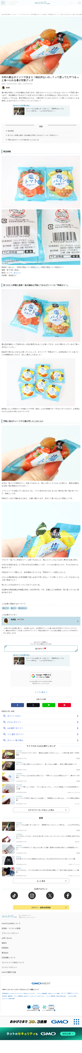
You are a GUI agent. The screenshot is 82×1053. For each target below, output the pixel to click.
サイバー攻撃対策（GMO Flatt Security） (56, 996)
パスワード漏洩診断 (42, 993)
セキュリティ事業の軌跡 (8, 998)
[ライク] (79, 2)
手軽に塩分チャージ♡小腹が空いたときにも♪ (23, 140)
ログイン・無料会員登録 (41, 907)
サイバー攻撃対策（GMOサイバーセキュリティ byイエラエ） (29, 996)
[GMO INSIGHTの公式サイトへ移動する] (41, 982)
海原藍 (8, 87)
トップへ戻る (40, 692)
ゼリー (37, 267)
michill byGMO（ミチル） (9, 14)
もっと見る (41, 881)
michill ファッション (74, 864)
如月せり (77, 841)
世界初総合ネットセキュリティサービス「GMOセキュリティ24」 (18, 993)
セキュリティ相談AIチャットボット (70, 993)
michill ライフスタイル (73, 792)
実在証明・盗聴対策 (7, 996)
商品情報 (11, 131)
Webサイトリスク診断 (53, 993)
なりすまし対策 (72, 996)
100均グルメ (23, 608)
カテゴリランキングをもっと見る (41, 810)
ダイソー (17, 273)
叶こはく (77, 804)
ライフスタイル (23, 14)
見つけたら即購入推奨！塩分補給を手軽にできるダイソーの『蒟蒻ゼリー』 (33, 135)
